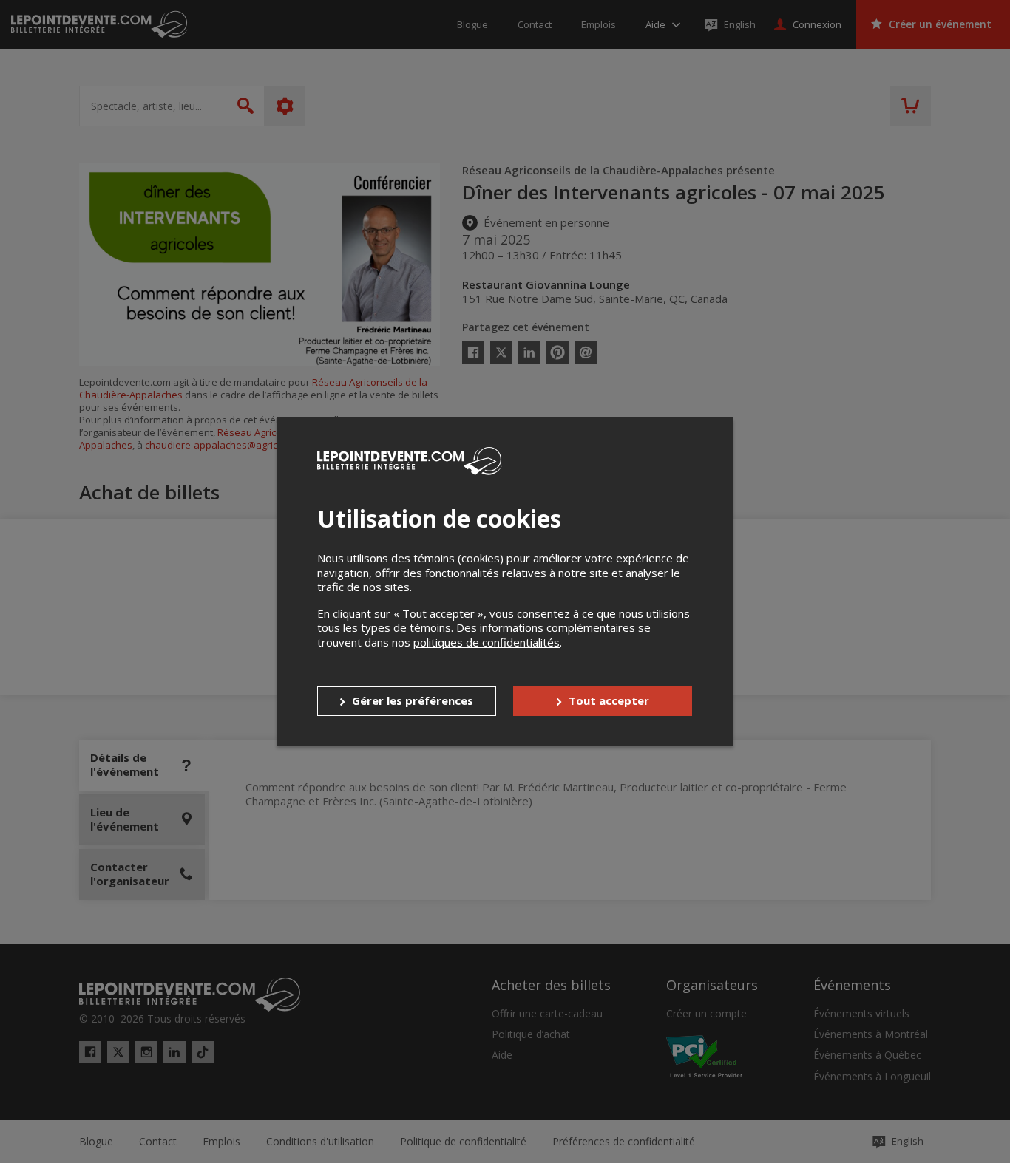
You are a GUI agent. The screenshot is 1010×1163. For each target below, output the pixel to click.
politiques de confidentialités (486, 642)
